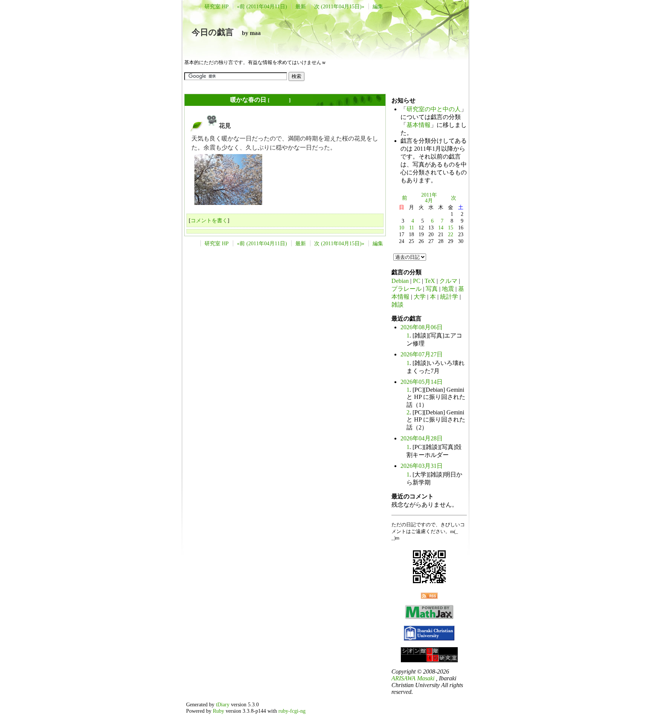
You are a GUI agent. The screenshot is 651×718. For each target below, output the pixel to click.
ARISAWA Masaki (412, 678)
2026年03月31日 (421, 466)
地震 (448, 289)
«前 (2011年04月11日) (262, 6)
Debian (400, 281)
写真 (432, 289)
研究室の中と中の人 (433, 109)
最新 (300, 6)
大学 (420, 296)
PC (416, 281)
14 (440, 228)
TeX (430, 281)
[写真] (212, 125)
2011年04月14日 (207, 99)
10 (401, 228)
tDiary (222, 704)
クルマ (448, 281)
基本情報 (418, 125)
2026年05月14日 (421, 382)
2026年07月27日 (421, 354)
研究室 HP (217, 6)
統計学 (449, 296)
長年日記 (279, 100)
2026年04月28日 (421, 438)
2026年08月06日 (421, 327)
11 (411, 228)
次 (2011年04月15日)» (339, 6)
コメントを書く (209, 220)
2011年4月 (429, 198)
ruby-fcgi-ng (292, 711)
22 (450, 234)
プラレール (406, 289)
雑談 (397, 304)
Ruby (218, 711)
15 (450, 228)
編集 (378, 6)
